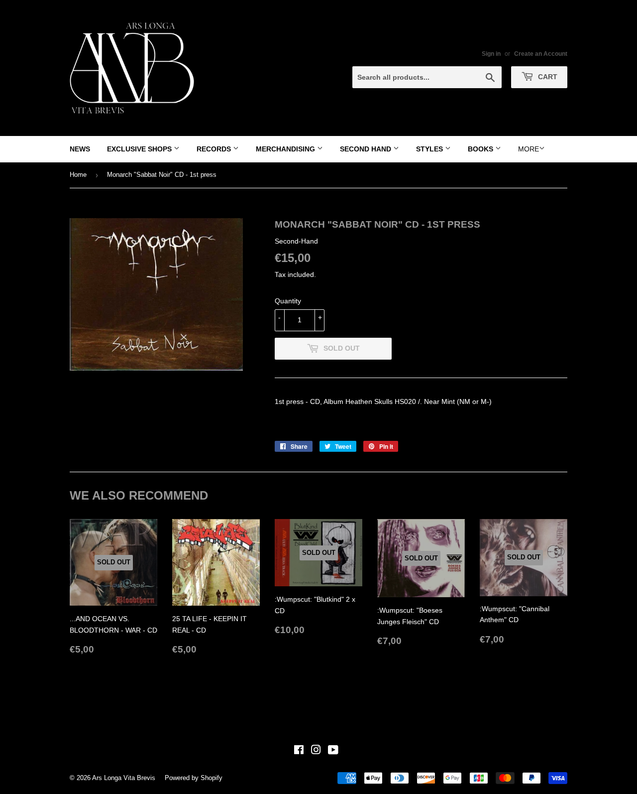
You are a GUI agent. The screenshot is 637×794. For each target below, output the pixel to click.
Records (215, 149)
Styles (430, 149)
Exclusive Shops (140, 149)
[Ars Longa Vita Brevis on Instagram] (316, 751)
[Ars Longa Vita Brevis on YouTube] (333, 751)
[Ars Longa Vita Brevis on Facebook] (299, 751)
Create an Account (540, 53)
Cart (546, 77)
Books (481, 149)
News (80, 149)
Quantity (288, 301)
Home (78, 174)
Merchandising (286, 149)
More (528, 149)
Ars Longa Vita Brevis (123, 778)
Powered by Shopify (193, 778)
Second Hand (366, 149)
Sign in (491, 53)
